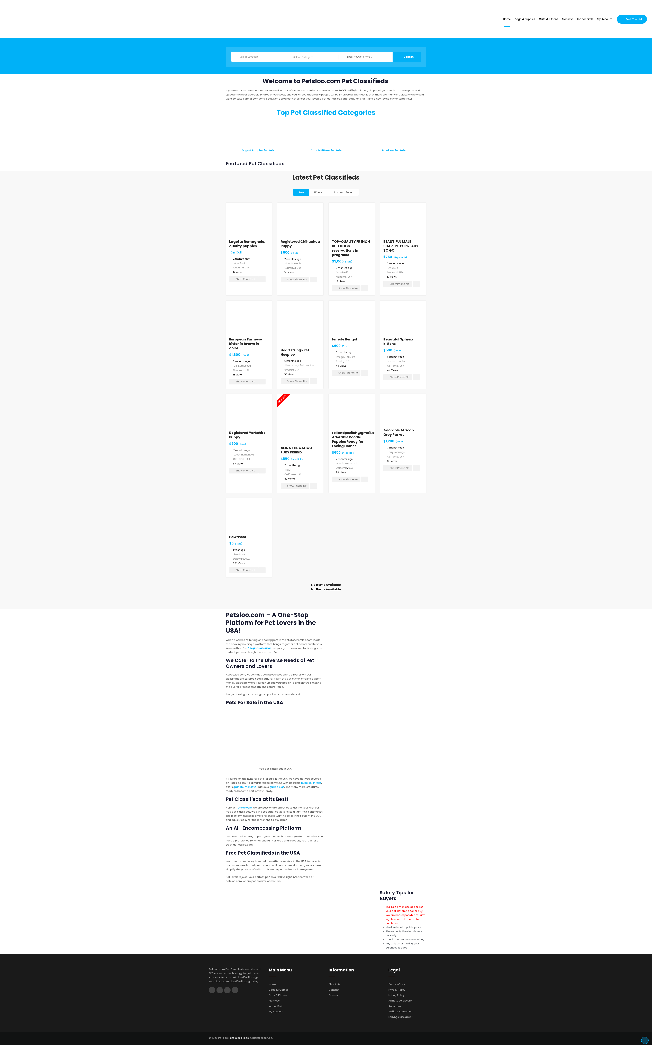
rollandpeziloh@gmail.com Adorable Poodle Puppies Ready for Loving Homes (356, 439)
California (290, 268)
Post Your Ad (634, 19)
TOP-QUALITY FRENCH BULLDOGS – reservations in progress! (351, 248)
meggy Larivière (346, 357)
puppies (306, 783)
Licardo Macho (293, 263)
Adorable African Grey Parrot (398, 432)
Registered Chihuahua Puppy (300, 243)
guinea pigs (277, 787)
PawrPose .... (241, 554)
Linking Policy (396, 995)
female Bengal (344, 339)
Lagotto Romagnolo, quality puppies (247, 243)
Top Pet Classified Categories (326, 112)
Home (507, 19)
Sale (301, 192)
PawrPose (237, 536)
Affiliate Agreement (401, 1011)
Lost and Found (344, 192)
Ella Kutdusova (242, 365)
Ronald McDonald (347, 463)
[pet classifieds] (275, 737)
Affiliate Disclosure (400, 1000)
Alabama (238, 267)
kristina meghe (396, 361)
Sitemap (334, 995)
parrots (239, 787)
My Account (604, 19)
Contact (334, 989)
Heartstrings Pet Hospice (295, 352)
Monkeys (568, 19)
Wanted (319, 192)
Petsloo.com (244, 807)
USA (247, 267)
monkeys (250, 787)
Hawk (288, 469)
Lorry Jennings (396, 452)
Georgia (289, 369)
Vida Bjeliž (239, 263)
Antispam (394, 1006)
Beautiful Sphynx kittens (398, 341)
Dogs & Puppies (524, 19)
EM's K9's (393, 268)
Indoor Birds (585, 19)
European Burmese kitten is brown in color (245, 343)
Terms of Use (396, 984)
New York (238, 370)
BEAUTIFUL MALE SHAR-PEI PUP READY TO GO (400, 246)
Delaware (238, 558)
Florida (339, 361)
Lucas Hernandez (244, 454)
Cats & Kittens (548, 19)
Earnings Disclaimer (400, 1017)
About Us (334, 984)
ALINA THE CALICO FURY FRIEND (296, 450)
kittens (317, 783)
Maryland (392, 272)
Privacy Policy (396, 989)
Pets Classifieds (239, 1038)
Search (409, 57)
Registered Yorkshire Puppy (247, 435)
